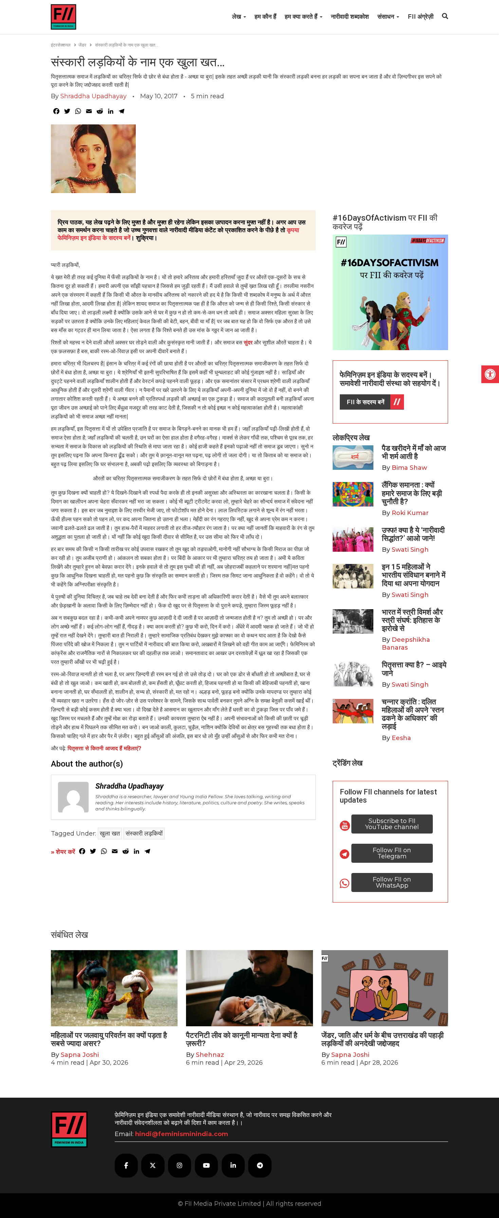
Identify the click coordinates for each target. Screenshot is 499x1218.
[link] (490, 374)
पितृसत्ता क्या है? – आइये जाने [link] (414, 669)
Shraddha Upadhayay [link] (93, 96)
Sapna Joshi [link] (80, 1055)
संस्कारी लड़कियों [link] (144, 833)
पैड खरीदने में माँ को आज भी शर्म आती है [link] (414, 452)
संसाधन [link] (386, 16)
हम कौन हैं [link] (265, 16)
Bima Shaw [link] (409, 467)
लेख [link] (237, 16)
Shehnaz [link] (210, 1055)
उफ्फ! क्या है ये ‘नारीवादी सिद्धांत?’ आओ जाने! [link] (413, 534)
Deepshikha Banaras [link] (406, 643)
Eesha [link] (401, 738)
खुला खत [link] (110, 833)
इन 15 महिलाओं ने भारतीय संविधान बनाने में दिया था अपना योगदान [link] (413, 575)
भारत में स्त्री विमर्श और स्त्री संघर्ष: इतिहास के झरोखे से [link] (412, 620)
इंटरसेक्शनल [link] (61, 45)
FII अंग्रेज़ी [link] (420, 16)
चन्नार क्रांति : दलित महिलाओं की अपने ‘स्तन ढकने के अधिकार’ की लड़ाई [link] (413, 714)
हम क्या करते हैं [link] (302, 16)
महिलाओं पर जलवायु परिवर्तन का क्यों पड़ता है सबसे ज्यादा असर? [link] (109, 1039)
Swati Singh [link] (410, 549)
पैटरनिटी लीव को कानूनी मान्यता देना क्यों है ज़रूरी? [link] (241, 1039)
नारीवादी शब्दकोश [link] (350, 16)
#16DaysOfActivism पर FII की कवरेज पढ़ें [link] (385, 222)
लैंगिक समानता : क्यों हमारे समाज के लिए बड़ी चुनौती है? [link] (412, 493)
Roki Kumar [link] (410, 513)
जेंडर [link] (82, 45)
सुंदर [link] (248, 342)
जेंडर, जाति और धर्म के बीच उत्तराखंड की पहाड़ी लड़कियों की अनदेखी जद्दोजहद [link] (382, 1039)
